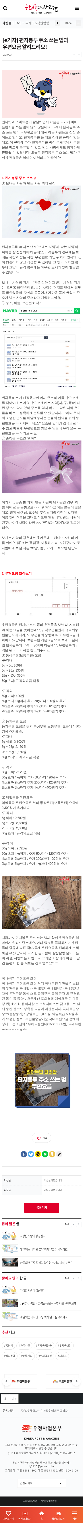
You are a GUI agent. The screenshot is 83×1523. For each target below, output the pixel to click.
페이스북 (24, 1154)
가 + (14, 1399)
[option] (21, 1381)
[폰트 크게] (73, 53)
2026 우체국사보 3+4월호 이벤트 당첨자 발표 (45, 1411)
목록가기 (41, 1207)
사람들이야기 (11, 23)
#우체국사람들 (44, 1346)
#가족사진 (24, 1346)
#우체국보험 (64, 1346)
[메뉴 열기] (77, 8)
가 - (6, 1399)
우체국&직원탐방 (37, 23)
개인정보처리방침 (48, 1501)
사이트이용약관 (30, 1501)
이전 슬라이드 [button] (6, 1381)
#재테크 (62, 1356)
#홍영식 (8, 1346)
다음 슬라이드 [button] (76, 1381)
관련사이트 (26, 1483)
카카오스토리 (52, 1154)
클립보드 (59, 1154)
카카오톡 (38, 1154)
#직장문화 (9, 1356)
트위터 (31, 1154)
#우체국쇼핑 (45, 1356)
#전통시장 (26, 1356)
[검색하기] (5, 8)
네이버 (45, 1154)
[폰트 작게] (78, 53)
